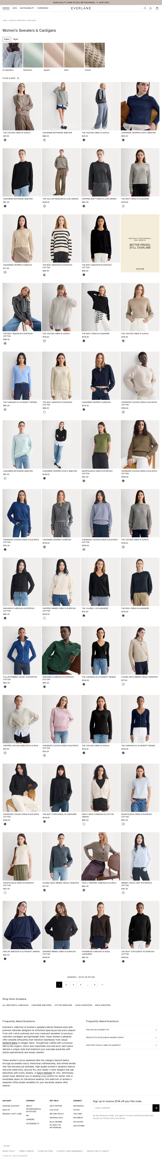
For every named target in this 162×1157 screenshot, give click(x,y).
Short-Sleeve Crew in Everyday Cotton (97, 472)
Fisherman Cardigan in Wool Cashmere (96, 952)
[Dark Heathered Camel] (123, 341)
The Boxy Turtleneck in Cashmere (59, 814)
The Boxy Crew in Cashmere (135, 199)
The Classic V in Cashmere (95, 608)
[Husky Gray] (44, 140)
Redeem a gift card (12, 1113)
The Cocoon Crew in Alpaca (16, 132)
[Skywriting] (123, 824)
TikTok (76, 1110)
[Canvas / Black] (44, 275)
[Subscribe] (156, 1108)
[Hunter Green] (44, 687)
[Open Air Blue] (5, 409)
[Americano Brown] (84, 961)
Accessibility (32, 1123)
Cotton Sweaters (63, 1005)
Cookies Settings (45, 1151)
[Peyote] (123, 412)
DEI (27, 1115)
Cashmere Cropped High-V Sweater (138, 132)
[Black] (5, 206)
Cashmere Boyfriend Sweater (57, 132)
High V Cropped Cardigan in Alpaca (99, 883)
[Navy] (123, 140)
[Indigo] (44, 890)
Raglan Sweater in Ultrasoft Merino (21, 951)
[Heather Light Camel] (5, 272)
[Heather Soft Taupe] (44, 206)
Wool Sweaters (102, 1005)
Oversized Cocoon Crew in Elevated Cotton (139, 403)
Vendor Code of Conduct (98, 1151)
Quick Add (20, 125)
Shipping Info (56, 1117)
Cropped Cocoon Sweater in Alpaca (20, 745)
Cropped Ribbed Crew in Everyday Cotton (59, 609)
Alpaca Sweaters (83, 1005)
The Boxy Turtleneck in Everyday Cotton (137, 952)
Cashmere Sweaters (41, 1005)
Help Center (56, 1106)
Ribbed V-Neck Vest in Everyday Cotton (136, 884)
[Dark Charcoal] (84, 140)
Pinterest (78, 1117)
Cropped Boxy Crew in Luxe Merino (99, 199)
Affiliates (78, 1122)
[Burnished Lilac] (44, 755)
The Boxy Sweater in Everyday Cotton (57, 266)
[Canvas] (44, 412)
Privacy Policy (109, 1118)
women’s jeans (10, 1042)
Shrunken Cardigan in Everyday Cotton (19, 609)
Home (5, 20)
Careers (30, 1119)
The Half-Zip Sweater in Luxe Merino (60, 199)
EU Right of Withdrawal (56, 1126)
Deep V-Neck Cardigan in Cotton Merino (98, 815)
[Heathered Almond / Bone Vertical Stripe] (123, 684)
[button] (157, 8)
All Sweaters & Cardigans (15, 1005)
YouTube (77, 1113)
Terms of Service (26, 1151)
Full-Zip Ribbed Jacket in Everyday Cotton (20, 678)
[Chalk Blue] (5, 478)
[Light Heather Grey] (123, 206)
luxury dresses (44, 1072)
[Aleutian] (84, 549)
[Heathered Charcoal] (5, 343)
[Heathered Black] (84, 753)
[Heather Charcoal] (44, 547)
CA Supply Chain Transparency (70, 1151)
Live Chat (54, 1110)
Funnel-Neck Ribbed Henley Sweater (139, 677)
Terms (122, 1118)
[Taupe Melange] (5, 140)
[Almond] (44, 341)
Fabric (7, 39)
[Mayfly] (84, 481)
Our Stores (78, 1125)
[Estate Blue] (5, 549)
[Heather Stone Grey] (123, 547)
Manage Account (11, 1106)
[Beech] (123, 481)
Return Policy (57, 1113)
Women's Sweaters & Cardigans (22, 20)
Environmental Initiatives (33, 1110)
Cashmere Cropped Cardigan (17, 265)
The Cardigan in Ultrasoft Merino (20, 402)
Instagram (78, 1106)
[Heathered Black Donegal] (84, 206)
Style (15, 39)
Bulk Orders (56, 1122)
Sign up (6, 1110)
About (29, 1106)
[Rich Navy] (5, 959)
